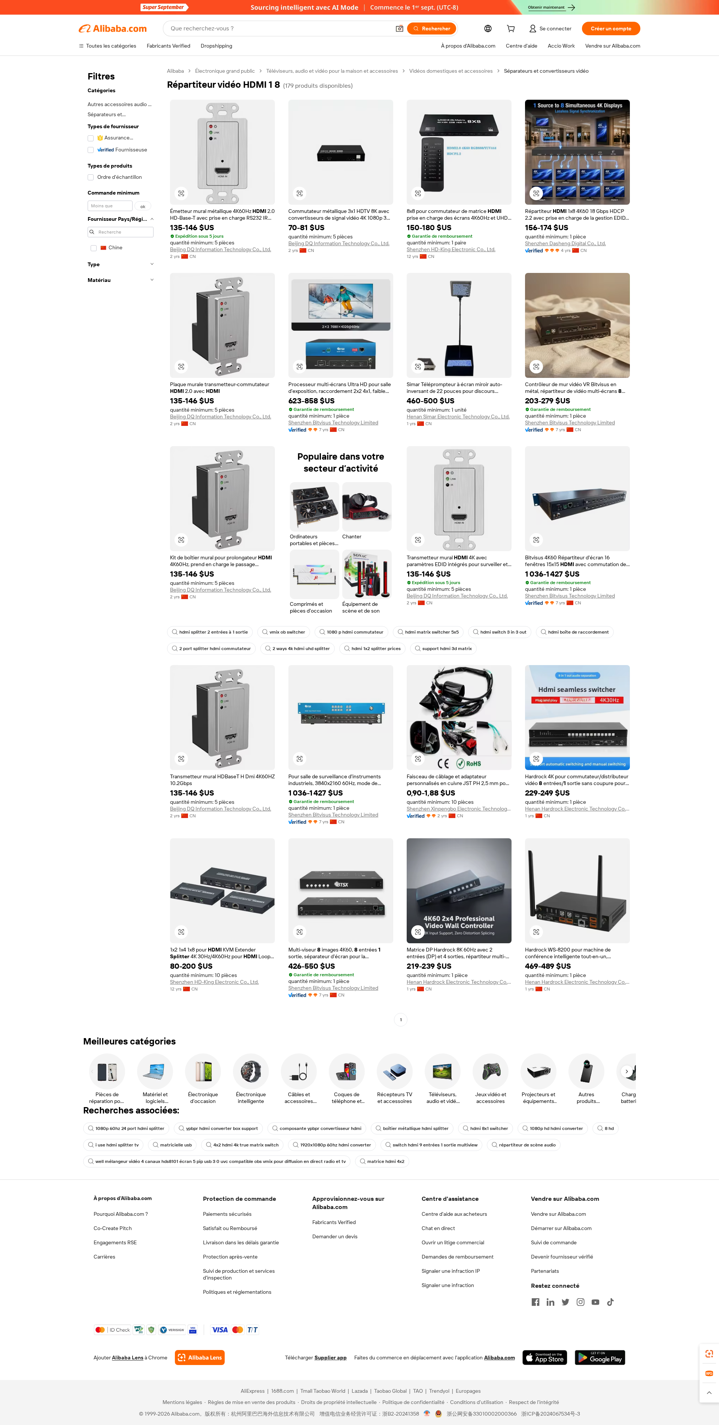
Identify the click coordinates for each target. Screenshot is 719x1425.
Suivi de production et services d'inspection (239, 1274)
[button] (399, 28)
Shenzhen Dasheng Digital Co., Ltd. (565, 243)
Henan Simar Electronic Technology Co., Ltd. (458, 417)
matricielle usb (176, 1145)
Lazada (360, 1391)
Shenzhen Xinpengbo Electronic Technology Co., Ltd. (459, 809)
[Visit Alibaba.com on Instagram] (580, 1302)
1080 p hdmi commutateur (355, 632)
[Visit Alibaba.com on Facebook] (535, 1302)
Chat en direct (438, 1228)
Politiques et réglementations (237, 1292)
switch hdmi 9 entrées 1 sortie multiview (435, 1145)
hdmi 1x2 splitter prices (376, 648)
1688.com (282, 1391)
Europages (468, 1391)
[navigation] (120, 546)
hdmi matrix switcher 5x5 (432, 632)
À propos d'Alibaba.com (123, 1198)
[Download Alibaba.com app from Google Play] (600, 1357)
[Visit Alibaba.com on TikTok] (610, 1302)
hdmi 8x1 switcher (489, 1128)
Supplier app (331, 1358)
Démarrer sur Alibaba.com (561, 1228)
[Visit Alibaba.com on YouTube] (595, 1302)
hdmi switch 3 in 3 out (503, 632)
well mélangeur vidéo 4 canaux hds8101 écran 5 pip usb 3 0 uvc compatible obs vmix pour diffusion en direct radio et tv (220, 1161)
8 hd (609, 1128)
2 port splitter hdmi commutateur (215, 648)
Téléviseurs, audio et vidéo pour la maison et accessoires (332, 71)
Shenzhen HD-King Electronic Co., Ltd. (451, 249)
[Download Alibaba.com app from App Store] (544, 1357)
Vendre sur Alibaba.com (558, 1214)
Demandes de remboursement (458, 1257)
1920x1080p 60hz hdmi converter (335, 1145)
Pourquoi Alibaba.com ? (121, 1214)
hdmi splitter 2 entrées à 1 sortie (213, 632)
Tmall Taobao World (322, 1391)
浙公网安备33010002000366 (482, 1414)
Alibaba (175, 71)
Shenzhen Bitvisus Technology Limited (333, 423)
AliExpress (253, 1391)
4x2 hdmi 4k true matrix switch (246, 1145)
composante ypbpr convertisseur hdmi (320, 1128)
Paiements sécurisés (227, 1214)
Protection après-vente (230, 1257)
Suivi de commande (554, 1242)
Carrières (104, 1257)
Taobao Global (390, 1391)
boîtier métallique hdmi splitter (416, 1128)
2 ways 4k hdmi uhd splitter (301, 648)
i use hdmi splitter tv (117, 1145)
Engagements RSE (115, 1242)
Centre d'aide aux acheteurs (454, 1214)
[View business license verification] (427, 1414)
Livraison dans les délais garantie (241, 1242)
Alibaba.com (499, 1358)
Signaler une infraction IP (451, 1271)
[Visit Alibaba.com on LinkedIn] (550, 1302)
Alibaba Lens (127, 1358)
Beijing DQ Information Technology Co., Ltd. (220, 249)
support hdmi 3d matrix (447, 648)
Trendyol (439, 1391)
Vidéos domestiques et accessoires (451, 71)
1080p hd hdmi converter (556, 1128)
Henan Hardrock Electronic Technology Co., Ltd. (577, 809)
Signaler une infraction (448, 1285)
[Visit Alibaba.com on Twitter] (565, 1302)
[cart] (512, 30)
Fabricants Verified (334, 1222)
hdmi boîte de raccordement (578, 632)
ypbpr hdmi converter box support (222, 1128)
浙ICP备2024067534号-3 (550, 1414)
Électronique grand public (225, 71)
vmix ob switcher (287, 632)
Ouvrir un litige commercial (453, 1242)
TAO (418, 1391)
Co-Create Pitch (113, 1228)
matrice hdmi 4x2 (385, 1161)
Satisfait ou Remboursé (230, 1228)
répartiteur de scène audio (527, 1145)
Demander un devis (335, 1236)
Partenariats (545, 1271)
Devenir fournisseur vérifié (562, 1257)
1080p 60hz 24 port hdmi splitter (129, 1128)
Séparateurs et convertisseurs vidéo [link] (546, 71)
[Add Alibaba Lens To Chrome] (200, 1357)
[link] (709, 1354)
